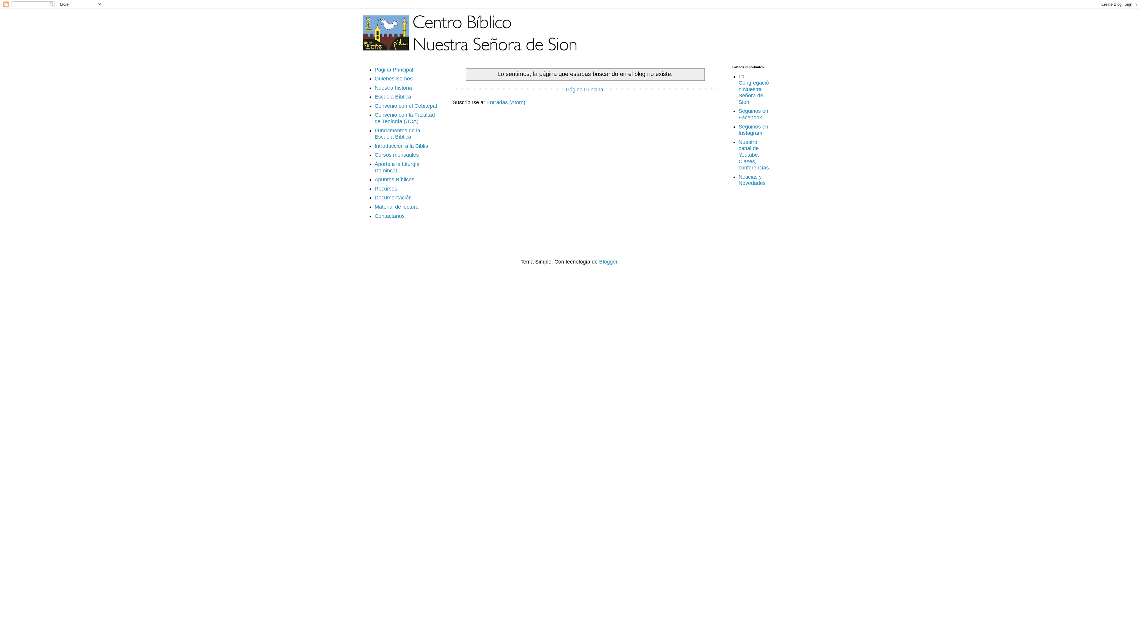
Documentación (393, 198)
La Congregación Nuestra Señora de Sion (754, 89)
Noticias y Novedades (752, 180)
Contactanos (390, 216)
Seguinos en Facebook (753, 114)
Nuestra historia (393, 88)
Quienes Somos (394, 79)
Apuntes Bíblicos (394, 180)
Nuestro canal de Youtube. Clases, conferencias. (754, 155)
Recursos (386, 189)
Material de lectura (397, 207)
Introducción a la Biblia (401, 146)
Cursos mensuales (397, 155)
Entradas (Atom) (505, 102)
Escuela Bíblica (393, 97)
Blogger (608, 262)
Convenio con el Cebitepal (406, 106)
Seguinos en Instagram (753, 130)
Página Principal (585, 90)
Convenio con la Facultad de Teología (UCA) (405, 118)
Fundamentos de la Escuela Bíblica (397, 134)
